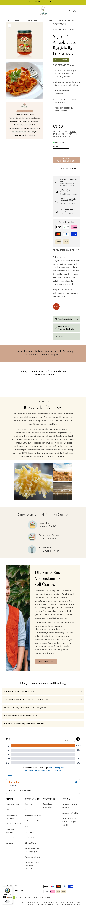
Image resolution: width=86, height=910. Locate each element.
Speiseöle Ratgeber (10, 831)
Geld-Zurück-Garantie (12, 817)
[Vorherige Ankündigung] (4, 2)
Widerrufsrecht (50, 904)
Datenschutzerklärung (34, 821)
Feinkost (16, 20)
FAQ (8, 810)
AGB (26, 826)
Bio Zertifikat (30, 838)
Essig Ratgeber (12, 838)
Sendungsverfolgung (33, 815)
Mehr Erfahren (46, 661)
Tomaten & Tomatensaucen (31, 20)
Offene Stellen (31, 843)
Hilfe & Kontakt (12, 804)
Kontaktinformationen (72, 904)
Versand (73, 132)
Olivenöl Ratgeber (14, 824)
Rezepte (9, 843)
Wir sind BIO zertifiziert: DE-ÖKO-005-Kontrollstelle (33, 897)
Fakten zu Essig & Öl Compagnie (32, 850)
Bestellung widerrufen (47, 805)
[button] (5, 11)
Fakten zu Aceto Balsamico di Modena (32, 866)
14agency (61, 902)
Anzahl (55, 146)
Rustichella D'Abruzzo (64, 29)
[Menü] (11, 888)
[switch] (7, 901)
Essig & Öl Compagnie (34, 902)
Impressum (29, 832)
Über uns (28, 804)
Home (8, 20)
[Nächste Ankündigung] (81, 2)
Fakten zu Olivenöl (32, 857)
